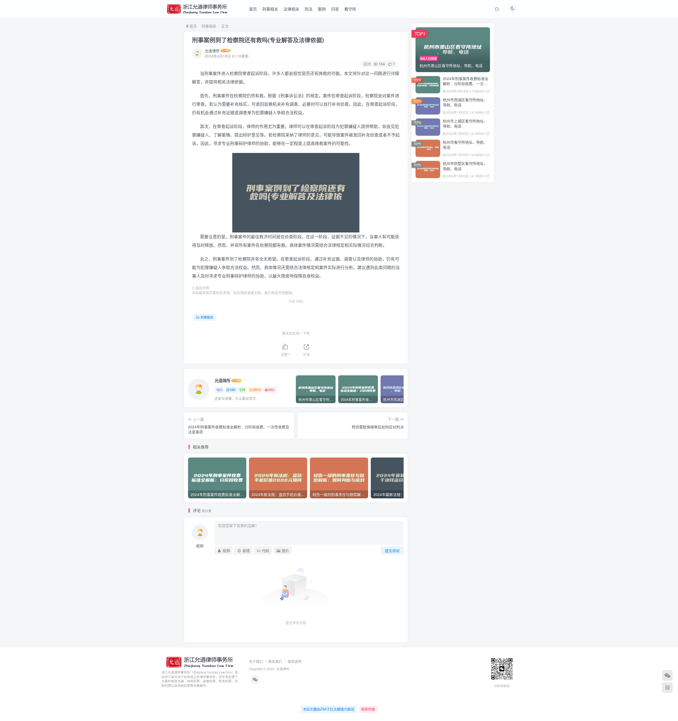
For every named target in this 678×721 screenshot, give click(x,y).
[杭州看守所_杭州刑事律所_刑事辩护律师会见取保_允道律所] (199, 661)
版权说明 (294, 661)
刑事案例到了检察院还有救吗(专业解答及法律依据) (258, 40)
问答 (335, 9)
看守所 (350, 9)
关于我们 (256, 661)
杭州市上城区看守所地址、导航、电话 (465, 123)
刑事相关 (270, 9)
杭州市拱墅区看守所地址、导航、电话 (465, 166)
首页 (253, 9)
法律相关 (291, 9)
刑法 (309, 9)
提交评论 (392, 550)
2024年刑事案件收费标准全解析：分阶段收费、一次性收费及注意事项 (465, 83)
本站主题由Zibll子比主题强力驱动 (328, 708)
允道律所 (212, 50)
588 (232, 389)
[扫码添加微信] (667, 675)
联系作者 (368, 708)
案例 (322, 9)
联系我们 (275, 661)
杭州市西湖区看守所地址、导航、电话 (465, 102)
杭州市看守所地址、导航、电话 (465, 144)
